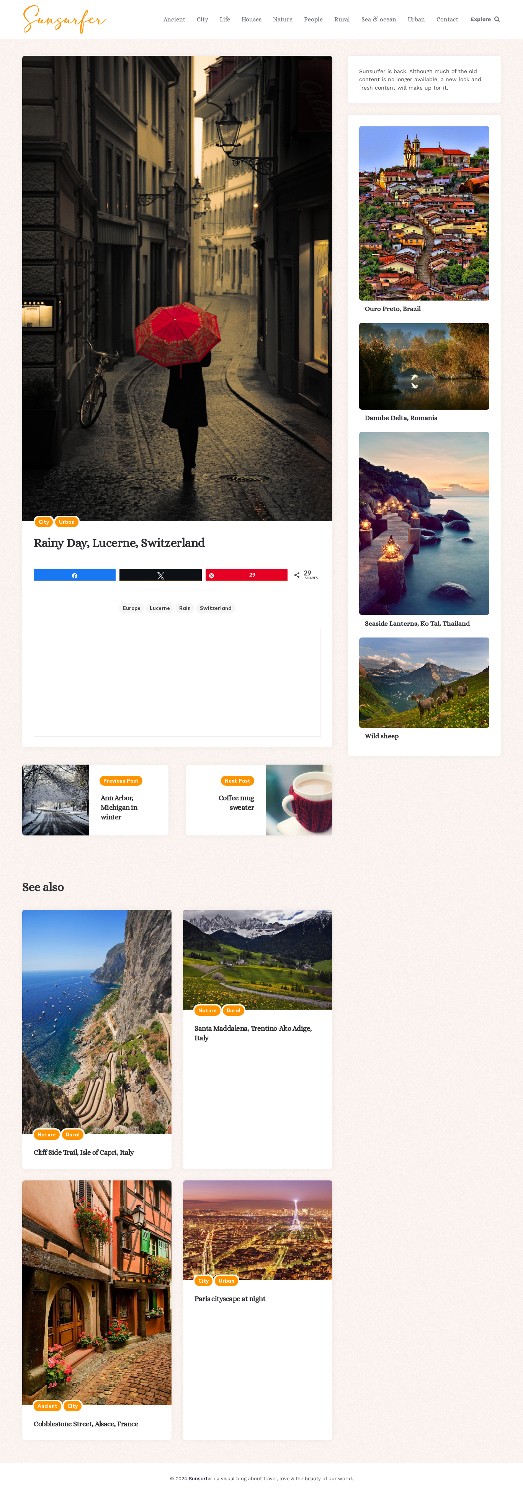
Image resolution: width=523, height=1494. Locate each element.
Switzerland (216, 608)
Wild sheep (382, 736)
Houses (252, 19)
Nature (283, 19)
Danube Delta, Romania (401, 418)
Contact (447, 19)
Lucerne (160, 608)
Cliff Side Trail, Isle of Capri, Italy (84, 1152)
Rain (185, 608)
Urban (416, 19)
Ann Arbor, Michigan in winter (119, 807)
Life (225, 19)
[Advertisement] (177, 682)
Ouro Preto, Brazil (393, 308)
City (202, 19)
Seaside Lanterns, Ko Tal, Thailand (417, 623)
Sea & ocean (378, 19)
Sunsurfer (200, 1478)
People (313, 19)
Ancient (174, 19)
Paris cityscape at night (229, 1299)
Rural (342, 19)
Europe (132, 608)
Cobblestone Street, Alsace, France (86, 1424)
